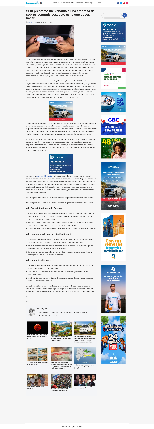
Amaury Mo (32, 22)
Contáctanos (65, 427)
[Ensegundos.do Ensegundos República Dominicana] (34, 2)
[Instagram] (127, 3)
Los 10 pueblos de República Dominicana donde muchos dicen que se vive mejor (61, 338)
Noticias (56, 3)
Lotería (98, 3)
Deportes (79, 3)
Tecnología (89, 3)
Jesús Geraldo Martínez (44, 176)
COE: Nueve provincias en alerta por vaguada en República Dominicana (84, 367)
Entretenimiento (67, 3)
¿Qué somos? (77, 427)
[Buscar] (124, 15)
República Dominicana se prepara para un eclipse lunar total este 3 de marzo (37, 336)
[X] (121, 3)
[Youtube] (124, 3)
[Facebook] (118, 3)
